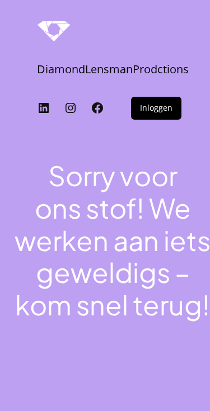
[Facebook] (97, 108)
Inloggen (156, 107)
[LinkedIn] (43, 108)
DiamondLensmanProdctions (113, 69)
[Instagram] (70, 108)
